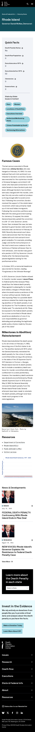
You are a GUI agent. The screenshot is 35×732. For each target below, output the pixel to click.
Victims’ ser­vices (10, 452)
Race (8, 104)
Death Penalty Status (13, 48)
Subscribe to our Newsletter (16, 706)
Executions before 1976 (13, 71)
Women (17, 104)
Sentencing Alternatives (16, 130)
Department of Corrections (14, 442)
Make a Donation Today (13, 625)
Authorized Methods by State (15, 119)
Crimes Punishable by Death (17, 125)
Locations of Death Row (16, 109)
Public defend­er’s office (12, 449)
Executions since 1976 (13, 63)
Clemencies (9, 79)
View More (6, 562)
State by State (22, 14)
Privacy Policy (6, 725)
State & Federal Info (8, 14)
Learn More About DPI (12, 631)
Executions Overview (14, 114)
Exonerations (10, 86)
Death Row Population (13, 56)
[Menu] (32, 4)
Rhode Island (11, 446)
